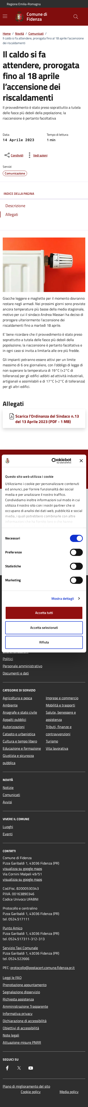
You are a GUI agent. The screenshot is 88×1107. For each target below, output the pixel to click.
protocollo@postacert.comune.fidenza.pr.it (42, 967)
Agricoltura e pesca (17, 698)
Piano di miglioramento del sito (26, 1086)
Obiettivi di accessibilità (21, 1028)
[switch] (76, 552)
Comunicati (36, 33)
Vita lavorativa (57, 748)
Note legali (11, 1035)
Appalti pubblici (14, 719)
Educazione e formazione (22, 748)
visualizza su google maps (22, 868)
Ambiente (10, 705)
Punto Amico (12, 928)
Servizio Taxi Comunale (20, 948)
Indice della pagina (19, 193)
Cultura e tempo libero (20, 741)
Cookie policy (31, 1091)
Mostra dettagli (62, 598)
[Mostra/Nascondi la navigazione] (5, 16)
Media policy (69, 1091)
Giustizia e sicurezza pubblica (18, 759)
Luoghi (8, 826)
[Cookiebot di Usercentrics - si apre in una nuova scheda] (53, 461)
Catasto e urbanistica (19, 734)
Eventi (8, 834)
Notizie (8, 787)
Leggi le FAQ (12, 977)
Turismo (52, 741)
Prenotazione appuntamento (24, 984)
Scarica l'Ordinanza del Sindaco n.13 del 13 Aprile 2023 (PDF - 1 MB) (47, 418)
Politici (8, 658)
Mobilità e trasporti (60, 705)
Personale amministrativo (22, 666)
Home (7, 33)
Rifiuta (44, 642)
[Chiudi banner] (81, 460)
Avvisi (7, 802)
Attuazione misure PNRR (22, 1042)
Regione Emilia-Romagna (24, 4)
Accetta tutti (44, 612)
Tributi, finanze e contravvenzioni (59, 730)
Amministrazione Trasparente (25, 1006)
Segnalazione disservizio (21, 992)
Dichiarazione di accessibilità (24, 1020)
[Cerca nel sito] (75, 16)
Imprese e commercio (62, 698)
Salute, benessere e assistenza (61, 716)
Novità (19, 33)
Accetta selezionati (44, 627)
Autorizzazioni (14, 726)
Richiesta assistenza (18, 999)
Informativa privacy (17, 1013)
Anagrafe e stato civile (20, 712)
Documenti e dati (16, 673)
